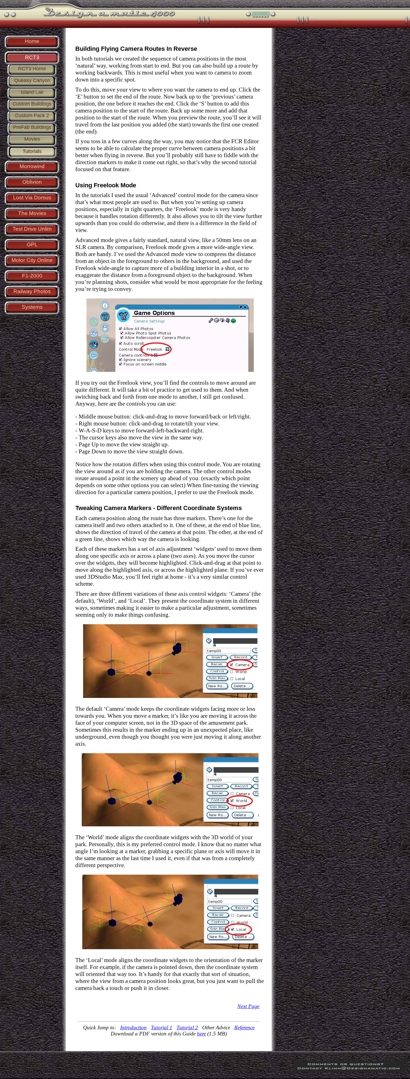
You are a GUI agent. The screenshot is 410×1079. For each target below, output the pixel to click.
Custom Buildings (32, 104)
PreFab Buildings (32, 127)
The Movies (32, 213)
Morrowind (32, 166)
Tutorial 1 (161, 1027)
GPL (32, 244)
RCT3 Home (32, 68)
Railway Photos (32, 291)
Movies (32, 139)
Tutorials (32, 151)
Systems (32, 307)
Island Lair (32, 92)
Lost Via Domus (32, 197)
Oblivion (32, 182)
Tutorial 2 (187, 1027)
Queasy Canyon (32, 80)
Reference (244, 1027)
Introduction (133, 1027)
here (201, 1034)
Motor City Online (32, 260)
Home (32, 41)
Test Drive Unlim (32, 229)
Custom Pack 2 (32, 115)
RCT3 (32, 57)
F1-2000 (32, 276)
